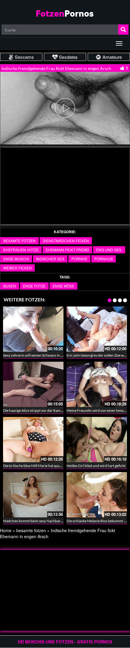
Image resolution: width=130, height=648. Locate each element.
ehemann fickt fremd (67, 249)
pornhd (79, 258)
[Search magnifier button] (123, 29)
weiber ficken (17, 267)
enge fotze (34, 285)
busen (9, 285)
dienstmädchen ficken (66, 240)
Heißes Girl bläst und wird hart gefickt (96, 465)
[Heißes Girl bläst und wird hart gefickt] (97, 439)
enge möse (63, 285)
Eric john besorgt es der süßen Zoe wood (98, 355)
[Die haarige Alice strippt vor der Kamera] (33, 384)
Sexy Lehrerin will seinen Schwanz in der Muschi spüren (46, 355)
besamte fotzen (19, 240)
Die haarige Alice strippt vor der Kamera (34, 410)
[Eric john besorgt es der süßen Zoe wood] (97, 329)
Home (5, 530)
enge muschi (16, 258)
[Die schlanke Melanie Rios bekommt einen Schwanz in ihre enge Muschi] (97, 494)
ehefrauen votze (21, 249)
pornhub (103, 258)
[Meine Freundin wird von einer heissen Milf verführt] (97, 384)
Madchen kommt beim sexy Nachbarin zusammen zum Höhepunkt (55, 521)
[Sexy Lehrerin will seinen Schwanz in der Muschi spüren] (33, 329)
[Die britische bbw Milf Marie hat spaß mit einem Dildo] (33, 439)
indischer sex (50, 258)
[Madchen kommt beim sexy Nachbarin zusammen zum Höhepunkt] (33, 494)
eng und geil (109, 249)
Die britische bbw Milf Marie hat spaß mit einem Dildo (45, 465)
